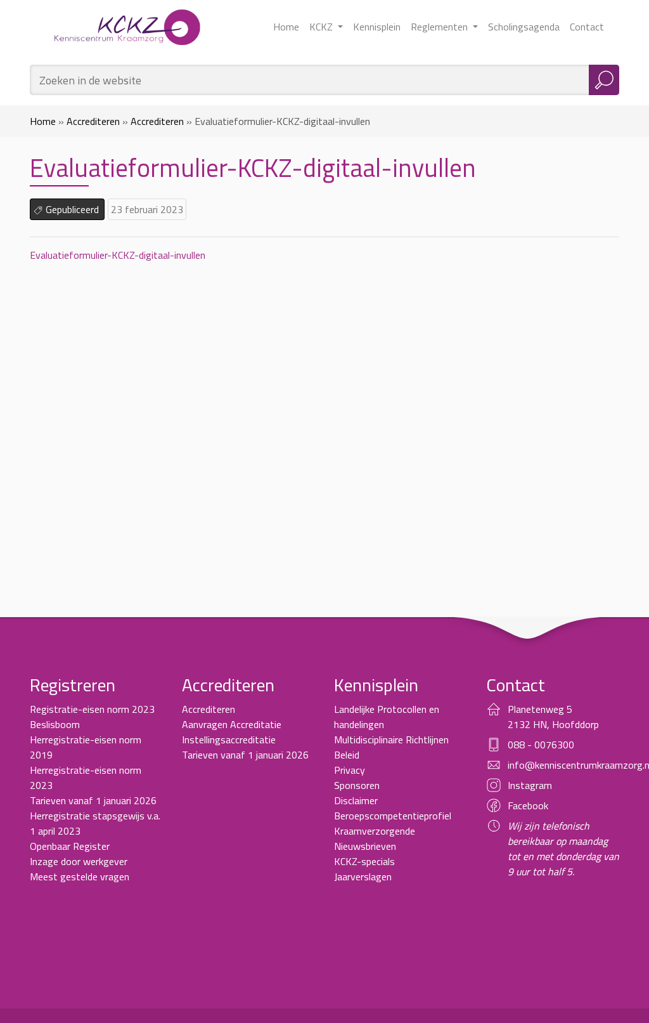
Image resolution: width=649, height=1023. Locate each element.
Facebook (528, 805)
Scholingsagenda (524, 26)
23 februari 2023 (147, 209)
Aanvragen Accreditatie (231, 724)
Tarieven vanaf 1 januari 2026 (93, 800)
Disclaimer (356, 800)
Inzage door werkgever (78, 861)
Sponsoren (357, 785)
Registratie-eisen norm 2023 (92, 709)
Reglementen (440, 26)
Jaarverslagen (363, 876)
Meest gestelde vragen (79, 876)
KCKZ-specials (364, 861)
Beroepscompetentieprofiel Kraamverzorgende (392, 823)
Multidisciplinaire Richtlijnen (391, 739)
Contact (587, 26)
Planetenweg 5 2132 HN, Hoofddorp (553, 716)
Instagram (530, 785)
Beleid (346, 754)
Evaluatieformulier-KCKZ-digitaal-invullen (117, 255)
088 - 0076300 (541, 744)
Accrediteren (93, 121)
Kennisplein (377, 26)
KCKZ (322, 26)
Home (286, 26)
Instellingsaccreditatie (229, 739)
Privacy (349, 770)
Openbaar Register (70, 846)
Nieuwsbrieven (365, 846)
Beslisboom (55, 724)
